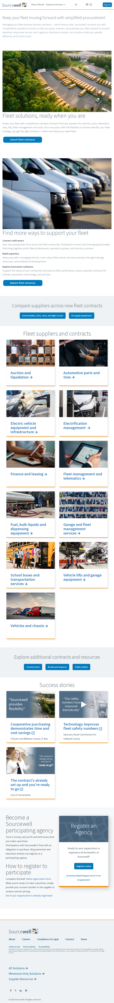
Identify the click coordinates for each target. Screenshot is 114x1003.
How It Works (37, 4)
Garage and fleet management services (77, 529)
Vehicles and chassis (27, 625)
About (12, 939)
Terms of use (14, 946)
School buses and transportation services (25, 579)
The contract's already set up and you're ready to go (30, 784)
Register (107, 4)
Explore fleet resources (22, 282)
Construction (33, 667)
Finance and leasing (27, 473)
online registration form (38, 878)
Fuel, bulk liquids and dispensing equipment (28, 529)
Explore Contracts (56, 4)
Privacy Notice (29, 946)
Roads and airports (57, 667)
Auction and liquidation (21, 375)
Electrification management (75, 425)
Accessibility (44, 946)
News (84, 939)
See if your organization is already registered (29, 895)
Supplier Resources (21, 979)
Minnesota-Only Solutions (25, 973)
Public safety (81, 667)
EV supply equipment (81, 315)
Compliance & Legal (48, 939)
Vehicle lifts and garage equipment (82, 577)
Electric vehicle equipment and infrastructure (23, 427)
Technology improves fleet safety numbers (81, 726)
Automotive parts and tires (81, 375)
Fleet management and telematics (82, 476)
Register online (83, 866)
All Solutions (17, 968)
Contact (69, 939)
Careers (26, 939)
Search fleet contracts (22, 139)
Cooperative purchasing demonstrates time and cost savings (30, 728)
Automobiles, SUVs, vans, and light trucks (42, 315)
